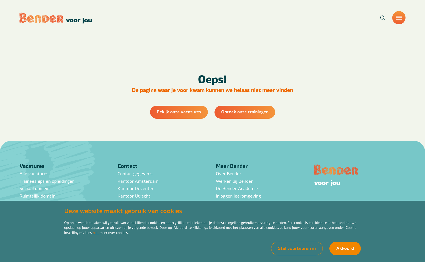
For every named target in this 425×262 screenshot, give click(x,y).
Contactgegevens (135, 174)
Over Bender (228, 174)
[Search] (382, 17)
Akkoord (345, 248)
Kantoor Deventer (136, 188)
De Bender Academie (237, 188)
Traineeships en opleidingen (47, 181)
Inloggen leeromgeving (238, 196)
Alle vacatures (33, 174)
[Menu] (399, 17)
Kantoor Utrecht (134, 196)
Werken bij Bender (234, 181)
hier (96, 232)
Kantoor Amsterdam (138, 181)
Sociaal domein (34, 188)
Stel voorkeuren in (297, 248)
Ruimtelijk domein (37, 196)
